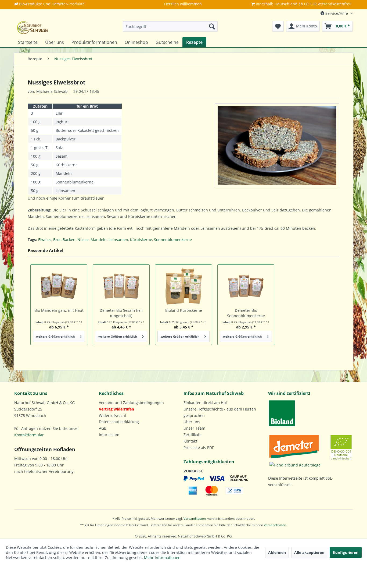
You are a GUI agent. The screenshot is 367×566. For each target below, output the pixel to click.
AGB (102, 428)
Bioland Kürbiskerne (183, 310)
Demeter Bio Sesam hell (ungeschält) (121, 313)
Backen (69, 239)
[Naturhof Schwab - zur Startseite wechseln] (32, 27)
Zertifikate (193, 434)
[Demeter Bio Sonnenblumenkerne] (246, 286)
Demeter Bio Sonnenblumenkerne (246, 313)
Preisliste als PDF (199, 447)
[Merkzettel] (278, 26)
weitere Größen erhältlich (55, 336)
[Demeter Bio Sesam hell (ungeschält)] (121, 286)
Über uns (192, 421)
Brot (57, 239)
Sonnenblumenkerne (173, 239)
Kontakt (190, 441)
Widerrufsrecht (112, 415)
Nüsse (83, 239)
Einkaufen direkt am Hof (205, 402)
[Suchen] (212, 26)
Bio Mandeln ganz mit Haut (59, 310)
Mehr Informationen (162, 557)
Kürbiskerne (141, 239)
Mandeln (99, 239)
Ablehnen (277, 552)
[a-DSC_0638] (277, 145)
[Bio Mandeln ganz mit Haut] (59, 286)
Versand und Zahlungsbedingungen (131, 402)
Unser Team (194, 428)
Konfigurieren (345, 552)
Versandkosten (195, 518)
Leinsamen (118, 239)
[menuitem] (170, 26)
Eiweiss (44, 239)
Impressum (109, 434)
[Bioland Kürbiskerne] (183, 286)
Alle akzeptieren (309, 552)
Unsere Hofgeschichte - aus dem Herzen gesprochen (220, 412)
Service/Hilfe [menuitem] (336, 13)
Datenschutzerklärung (119, 421)
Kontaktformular (29, 434)
